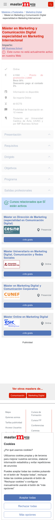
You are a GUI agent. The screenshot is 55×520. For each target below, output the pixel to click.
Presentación (12, 134)
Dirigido (9, 157)
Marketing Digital (36, 395)
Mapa (8, 412)
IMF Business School (12, 48)
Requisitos (11, 145)
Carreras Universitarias (37, 432)
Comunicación (17, 395)
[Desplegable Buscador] (50, 4)
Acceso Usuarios (13, 427)
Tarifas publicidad (13, 422)
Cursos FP (36, 420)
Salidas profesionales (18, 190)
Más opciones (27, 514)
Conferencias (37, 425)
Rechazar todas (27, 506)
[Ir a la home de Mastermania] (23, 4)
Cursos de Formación (36, 413)
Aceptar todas (27, 497)
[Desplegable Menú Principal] (5, 4)
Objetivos (10, 168)
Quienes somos (12, 417)
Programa (10, 179)
